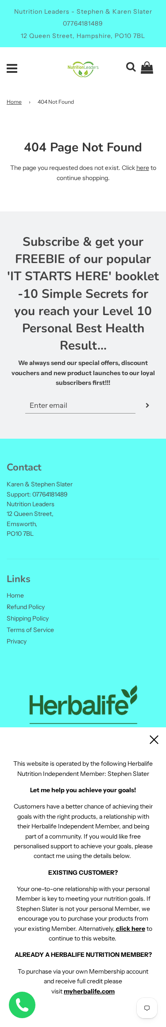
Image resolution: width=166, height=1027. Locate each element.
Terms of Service (30, 630)
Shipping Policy (28, 618)
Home (14, 101)
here (142, 168)
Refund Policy (26, 607)
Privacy (17, 641)
